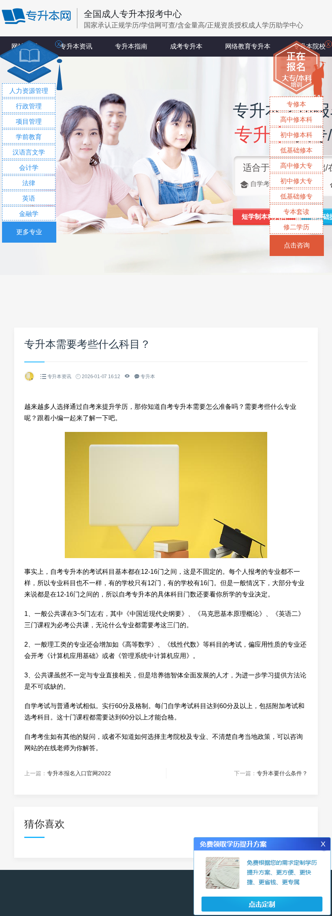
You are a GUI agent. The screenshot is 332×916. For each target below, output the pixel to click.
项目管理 (29, 121)
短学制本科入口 (264, 216)
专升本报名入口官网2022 (79, 773)
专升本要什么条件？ (282, 773)
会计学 (28, 167)
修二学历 (296, 227)
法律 (28, 183)
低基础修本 (296, 150)
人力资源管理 (28, 90)
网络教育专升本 (247, 46)
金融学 (28, 213)
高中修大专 (296, 165)
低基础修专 (296, 196)
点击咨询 (297, 245)
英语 (28, 198)
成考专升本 (186, 46)
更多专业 (29, 231)
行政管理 (29, 106)
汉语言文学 (29, 152)
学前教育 (29, 136)
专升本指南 (131, 46)
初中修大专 (296, 181)
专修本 (296, 104)
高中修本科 (296, 119)
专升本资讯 (76, 46)
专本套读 (296, 211)
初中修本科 (296, 134)
